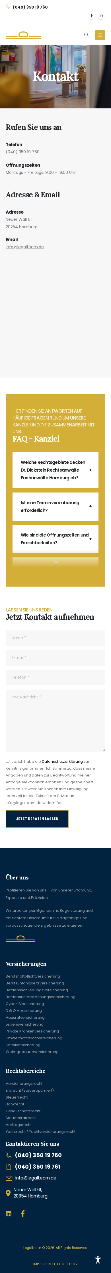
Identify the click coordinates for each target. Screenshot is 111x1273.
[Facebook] (92, 15)
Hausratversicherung (25, 1017)
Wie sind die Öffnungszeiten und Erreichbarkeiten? (55, 539)
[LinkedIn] (101, 15)
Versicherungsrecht (24, 1083)
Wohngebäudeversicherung (32, 1051)
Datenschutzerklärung (62, 761)
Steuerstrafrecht (21, 1118)
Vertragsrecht (19, 1124)
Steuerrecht (17, 1097)
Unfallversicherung (23, 1045)
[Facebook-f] (23, 1213)
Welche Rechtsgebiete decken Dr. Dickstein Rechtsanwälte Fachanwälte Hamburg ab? (53, 470)
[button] (86, 35)
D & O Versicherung (24, 1010)
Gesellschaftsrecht (23, 1111)
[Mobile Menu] (100, 35)
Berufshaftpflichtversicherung (33, 976)
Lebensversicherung (25, 1024)
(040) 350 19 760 (23, 152)
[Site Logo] (23, 35)
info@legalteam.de (25, 247)
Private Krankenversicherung (32, 1031)
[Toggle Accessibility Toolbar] (98, 1259)
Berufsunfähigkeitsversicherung (35, 983)
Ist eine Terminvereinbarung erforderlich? (50, 506)
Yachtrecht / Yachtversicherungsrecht (40, 1131)
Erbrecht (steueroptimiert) (30, 1090)
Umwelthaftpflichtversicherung (34, 1038)
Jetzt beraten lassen (37, 819)
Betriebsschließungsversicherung (37, 990)
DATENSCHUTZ (66, 1264)
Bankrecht (15, 1104)
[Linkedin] (8, 1213)
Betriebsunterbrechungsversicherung (40, 997)
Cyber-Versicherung (25, 1003)
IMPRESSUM (42, 1264)
